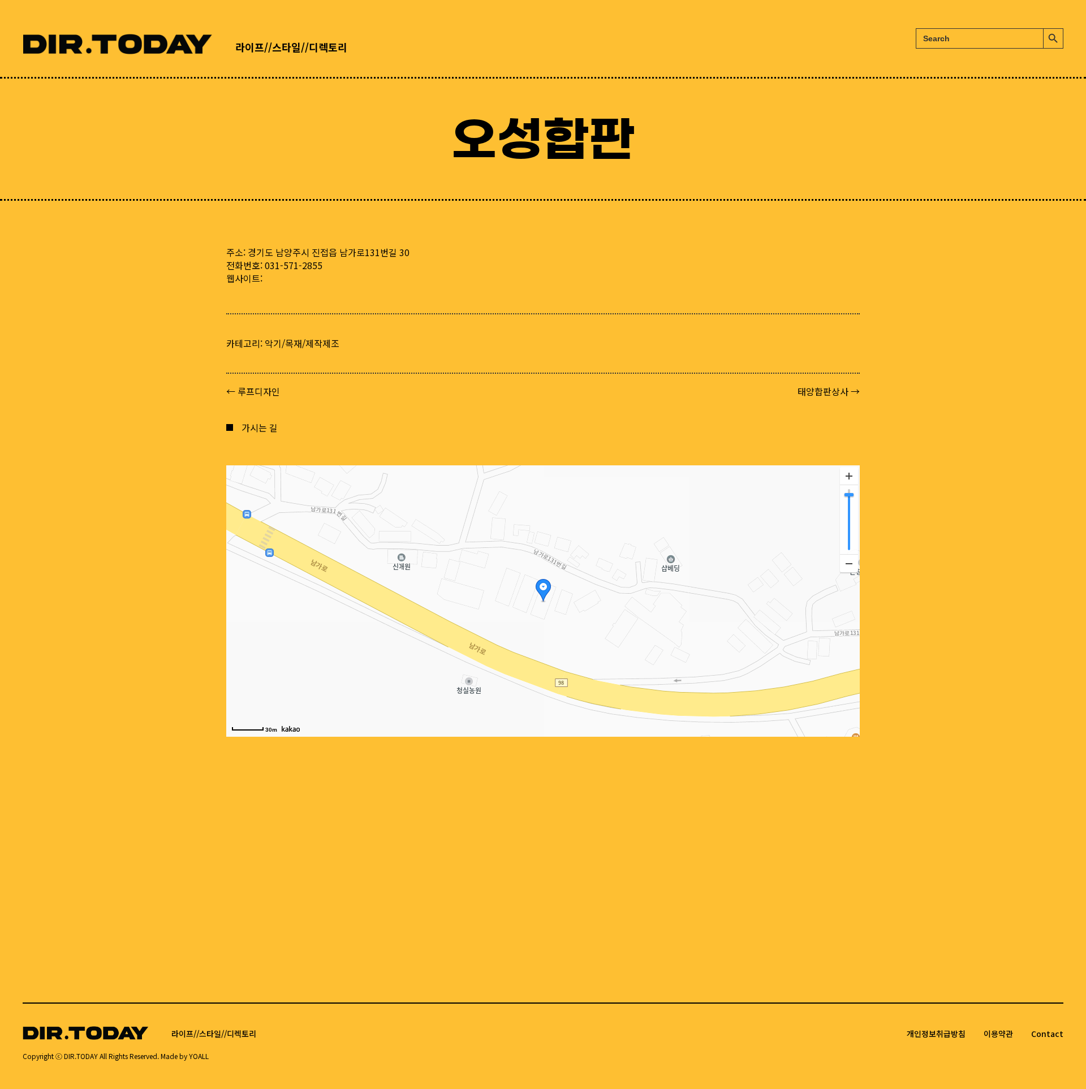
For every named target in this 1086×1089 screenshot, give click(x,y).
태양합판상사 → (829, 391)
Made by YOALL (185, 1056)
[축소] (849, 563)
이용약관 (998, 1033)
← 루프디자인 (253, 391)
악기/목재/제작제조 (302, 343)
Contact (1047, 1033)
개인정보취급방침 (936, 1033)
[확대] (849, 476)
